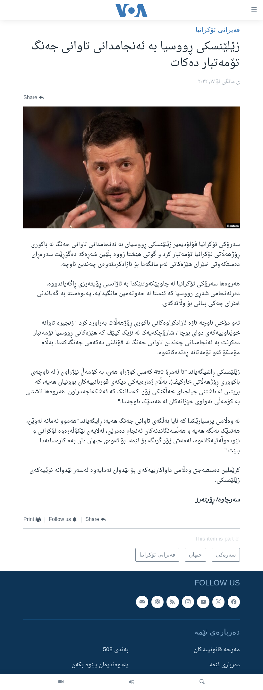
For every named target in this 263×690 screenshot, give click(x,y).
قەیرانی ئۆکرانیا (218, 29)
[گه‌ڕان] (202, 682)
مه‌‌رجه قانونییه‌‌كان (217, 650)
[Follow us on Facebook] (234, 602)
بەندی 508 (116, 650)
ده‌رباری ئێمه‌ (224, 665)
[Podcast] (157, 602)
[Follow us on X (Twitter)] (218, 602)
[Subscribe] (142, 602)
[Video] (61, 682)
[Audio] (131, 682)
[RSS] (172, 602)
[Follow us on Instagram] (188, 602)
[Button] (33, 98)
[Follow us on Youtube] (203, 602)
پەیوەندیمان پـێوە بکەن (100, 665)
